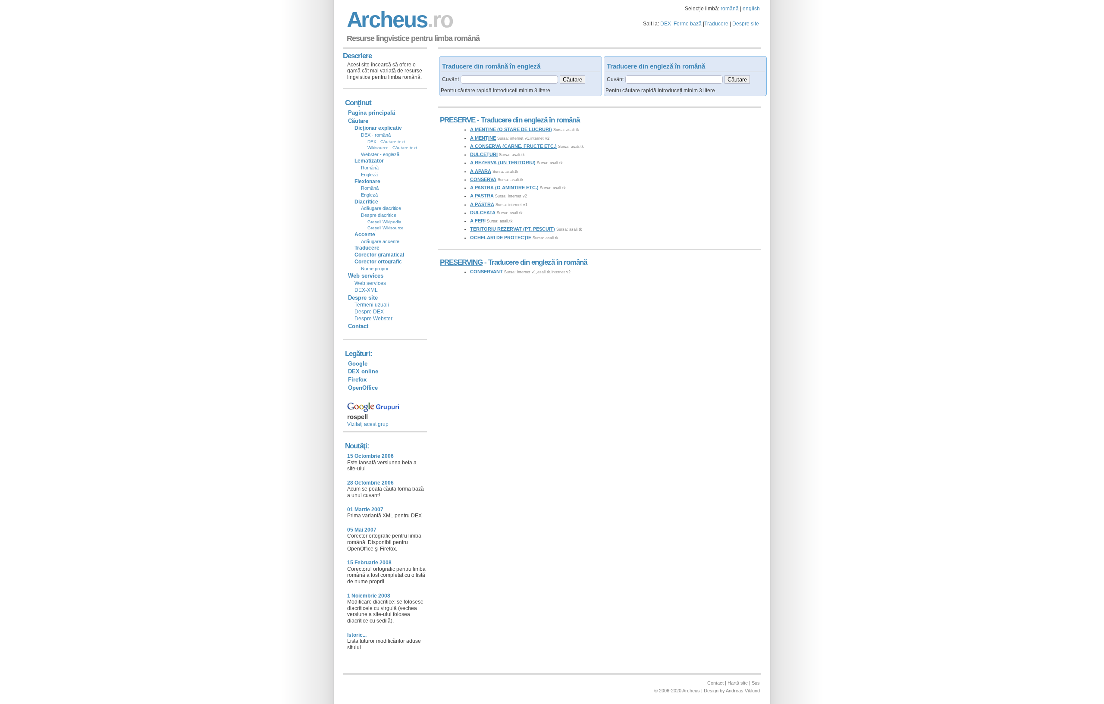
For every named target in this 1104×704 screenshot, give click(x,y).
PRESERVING (461, 262)
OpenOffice (363, 388)
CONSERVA (483, 179)
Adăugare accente (380, 241)
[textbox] (509, 79)
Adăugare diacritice (381, 208)
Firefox (357, 379)
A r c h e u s (398, 19)
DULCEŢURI (484, 154)
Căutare (358, 121)
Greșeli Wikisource (385, 227)
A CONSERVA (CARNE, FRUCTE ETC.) (513, 146)
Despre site (745, 24)
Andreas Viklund (743, 690)
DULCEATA (483, 212)
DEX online (363, 371)
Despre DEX (369, 312)
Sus (756, 682)
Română (370, 167)
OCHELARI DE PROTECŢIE (500, 237)
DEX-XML (366, 290)
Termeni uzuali (371, 305)
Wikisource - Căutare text (392, 147)
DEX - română (376, 135)
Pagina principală (371, 113)
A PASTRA (482, 195)
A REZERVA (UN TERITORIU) (503, 162)
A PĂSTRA (482, 204)
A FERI (478, 220)
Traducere (716, 24)
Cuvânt (450, 79)
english (751, 9)
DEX (665, 24)
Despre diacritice (378, 215)
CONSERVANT (486, 271)
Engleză (369, 174)
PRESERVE (457, 120)
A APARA (480, 171)
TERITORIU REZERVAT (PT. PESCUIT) (512, 229)
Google (357, 363)
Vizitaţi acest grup (368, 424)
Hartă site (738, 682)
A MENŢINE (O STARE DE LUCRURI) (511, 129)
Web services (370, 283)
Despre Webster (373, 319)
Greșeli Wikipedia (384, 221)
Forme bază (688, 24)
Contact (358, 326)
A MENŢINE (483, 138)
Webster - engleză (380, 154)
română (730, 9)
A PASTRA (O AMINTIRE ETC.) (504, 187)
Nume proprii (374, 268)
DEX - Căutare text (386, 141)
